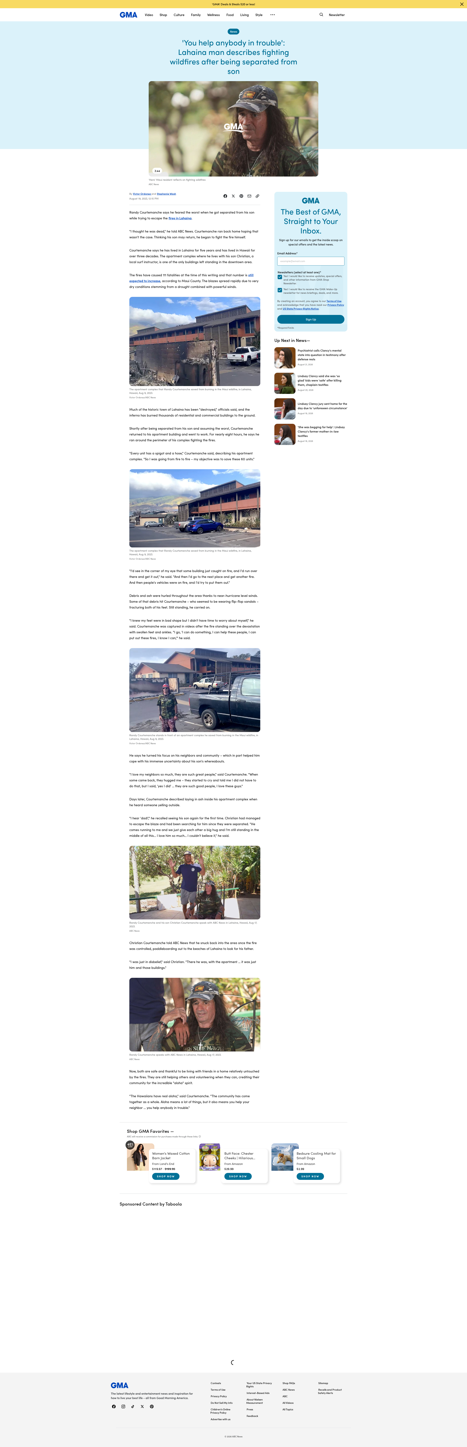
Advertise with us (220, 1419)
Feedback (252, 1416)
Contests (216, 1383)
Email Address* (287, 253)
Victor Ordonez (142, 193)
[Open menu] (272, 14)
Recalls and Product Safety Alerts (330, 1391)
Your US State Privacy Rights (259, 1384)
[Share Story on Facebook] (225, 196)
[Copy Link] (257, 196)
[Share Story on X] (233, 196)
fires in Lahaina (180, 218)
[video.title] (233, 129)
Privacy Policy (335, 305)
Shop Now (166, 1176)
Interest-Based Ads (258, 1393)
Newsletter (337, 14)
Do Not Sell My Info (222, 1403)
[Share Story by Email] (249, 196)
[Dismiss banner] (462, 4)
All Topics (288, 1409)
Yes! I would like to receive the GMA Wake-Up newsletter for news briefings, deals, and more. (310, 291)
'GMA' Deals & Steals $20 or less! (233, 4)
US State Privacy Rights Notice (301, 308)
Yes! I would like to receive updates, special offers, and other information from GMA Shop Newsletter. (312, 279)
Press (250, 1409)
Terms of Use (334, 301)
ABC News (289, 1389)
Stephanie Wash (166, 193)
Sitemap (323, 1383)
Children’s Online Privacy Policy (220, 1410)
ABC (285, 1396)
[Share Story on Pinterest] (241, 196)
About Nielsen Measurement (254, 1401)
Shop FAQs (289, 1383)
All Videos (288, 1403)
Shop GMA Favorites (148, 1131)
